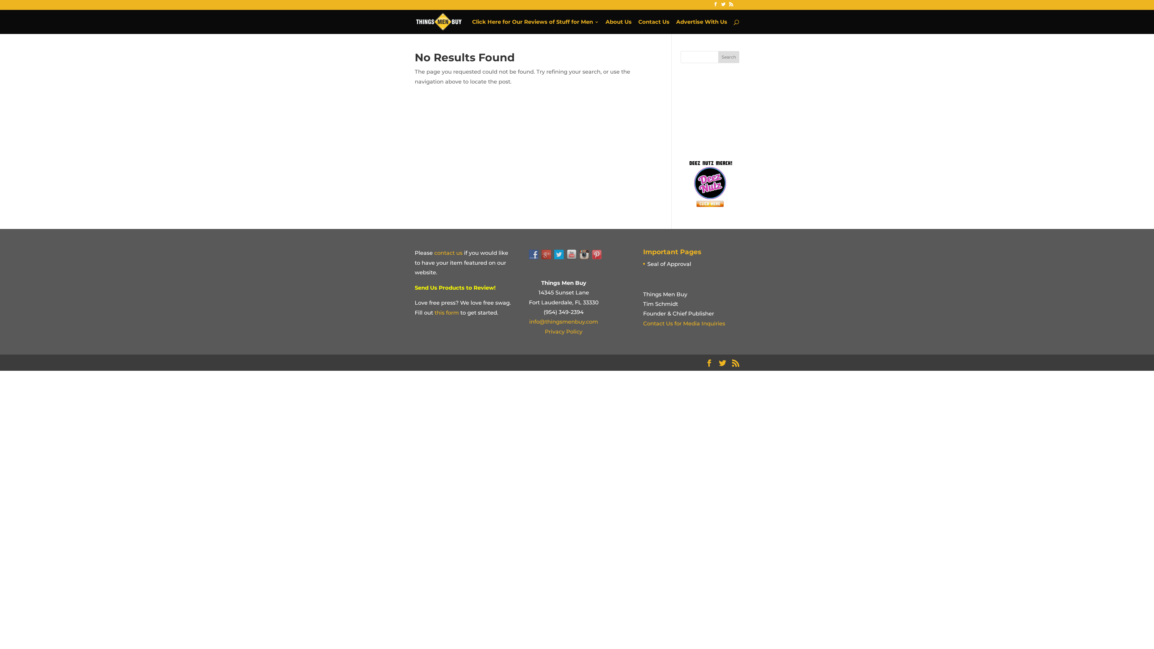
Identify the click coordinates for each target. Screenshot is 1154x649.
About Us (619, 22)
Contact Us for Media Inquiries (684, 323)
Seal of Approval (669, 264)
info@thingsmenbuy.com (563, 321)
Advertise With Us (701, 22)
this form (447, 312)
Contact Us (654, 22)
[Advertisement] (726, 109)
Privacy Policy (563, 331)
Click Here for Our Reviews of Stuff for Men (532, 22)
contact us (448, 253)
